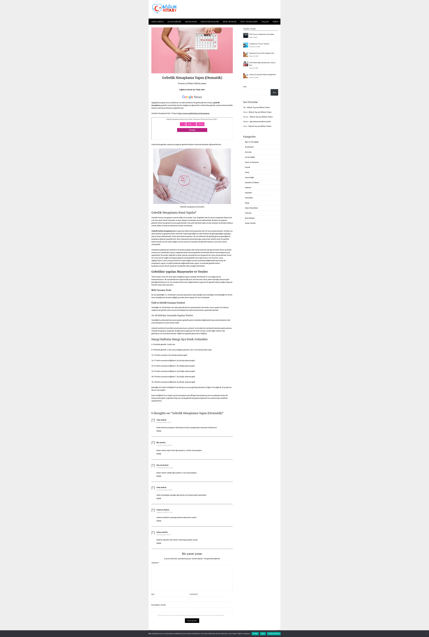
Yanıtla (158, 431)
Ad (153, 594)
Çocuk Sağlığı (174, 22)
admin (203, 83)
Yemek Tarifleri (250, 223)
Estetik (247, 167)
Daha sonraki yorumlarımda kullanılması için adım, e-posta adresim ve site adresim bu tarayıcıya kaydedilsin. (192, 615)
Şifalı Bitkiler (229, 22)
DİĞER (275, 22)
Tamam (255, 633)
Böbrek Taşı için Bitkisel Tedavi (258, 107)
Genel (247, 172)
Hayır (263, 633)
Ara (245, 87)
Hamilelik (248, 193)
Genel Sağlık (157, 22)
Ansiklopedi (249, 147)
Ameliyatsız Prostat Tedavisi (259, 44)
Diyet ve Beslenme (249, 22)
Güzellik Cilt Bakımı (252, 182)
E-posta (194, 594)
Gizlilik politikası (274, 633)
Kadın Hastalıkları (210, 22)
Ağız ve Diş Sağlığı (252, 142)
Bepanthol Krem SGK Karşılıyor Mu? (261, 53)
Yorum (155, 563)
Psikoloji (248, 213)
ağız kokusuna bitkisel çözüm (260, 121)
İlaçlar (265, 22)
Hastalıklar (191, 22)
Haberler (248, 187)
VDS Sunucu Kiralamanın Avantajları (261, 34)
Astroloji (248, 152)
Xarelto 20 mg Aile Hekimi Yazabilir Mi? (262, 74)
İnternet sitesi (158, 605)
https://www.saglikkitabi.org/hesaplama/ (194, 113)
